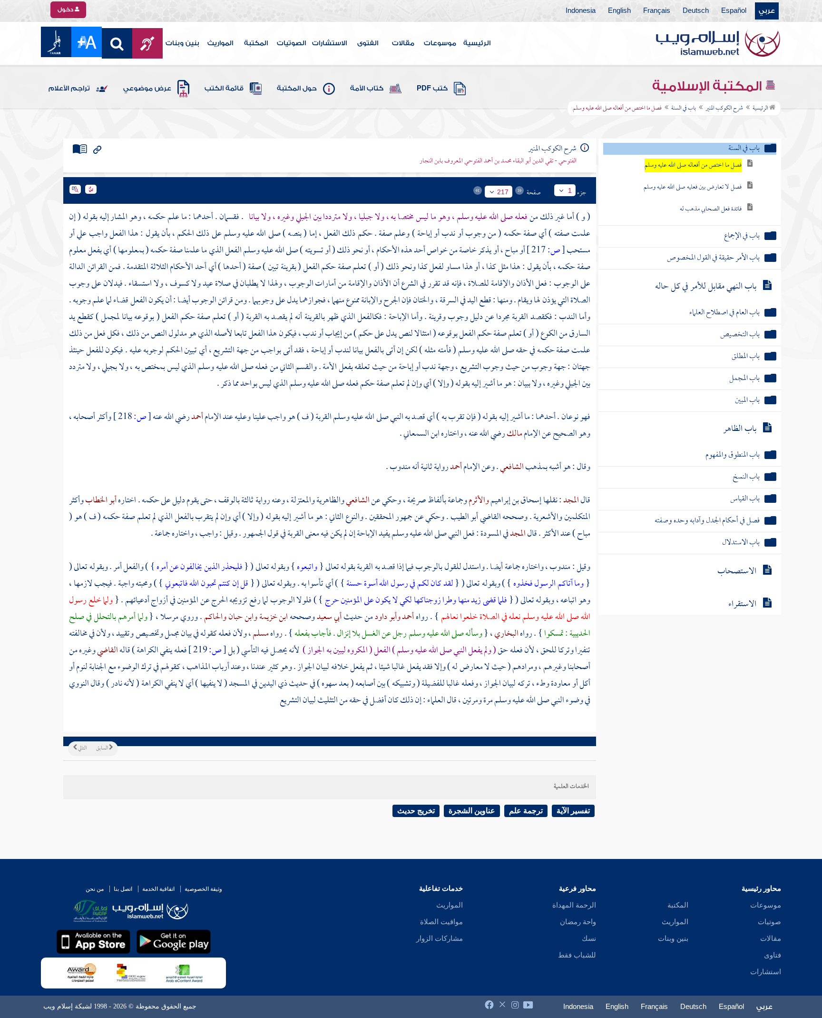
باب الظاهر (739, 429)
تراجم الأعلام (69, 88)
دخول (66, 9)
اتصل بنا (123, 889)
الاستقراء (742, 604)
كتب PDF (432, 88)
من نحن (95, 889)
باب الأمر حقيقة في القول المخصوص (713, 258)
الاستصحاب (736, 571)
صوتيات (769, 922)
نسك (589, 938)
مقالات (403, 43)
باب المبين (747, 401)
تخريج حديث (416, 811)
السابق (102, 748)
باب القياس (745, 499)
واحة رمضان (578, 922)
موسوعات (440, 43)
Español (733, 11)
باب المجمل (744, 379)
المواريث (220, 43)
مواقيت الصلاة (441, 922)
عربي (767, 11)
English (619, 11)
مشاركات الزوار (439, 938)
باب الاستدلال (741, 543)
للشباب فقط (577, 955)
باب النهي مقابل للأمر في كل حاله (705, 287)
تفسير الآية (573, 811)
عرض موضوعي (147, 88)
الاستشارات (329, 43)
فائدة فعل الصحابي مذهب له (711, 209)
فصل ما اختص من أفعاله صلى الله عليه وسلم (693, 165)
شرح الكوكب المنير (724, 108)
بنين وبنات (182, 43)
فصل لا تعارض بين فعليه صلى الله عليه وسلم (693, 187)
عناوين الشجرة (472, 811)
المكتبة (256, 43)
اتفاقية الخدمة (158, 889)
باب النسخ (746, 477)
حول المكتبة (297, 88)
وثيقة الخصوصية (203, 889)
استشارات (765, 972)
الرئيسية (476, 43)
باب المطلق (746, 357)
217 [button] (503, 192)
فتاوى (772, 955)
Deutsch (696, 11)
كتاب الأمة (366, 88)
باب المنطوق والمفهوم (732, 455)
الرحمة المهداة (574, 905)
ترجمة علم (526, 811)
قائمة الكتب (224, 88)
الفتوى (367, 43)
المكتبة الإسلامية (708, 86)
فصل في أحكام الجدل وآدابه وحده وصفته (707, 521)
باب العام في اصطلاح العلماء (724, 313)
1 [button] (570, 190)
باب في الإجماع (742, 236)
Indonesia (581, 11)
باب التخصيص (740, 335)
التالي (82, 748)
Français (656, 11)
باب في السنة (683, 108)
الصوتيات (291, 43)
